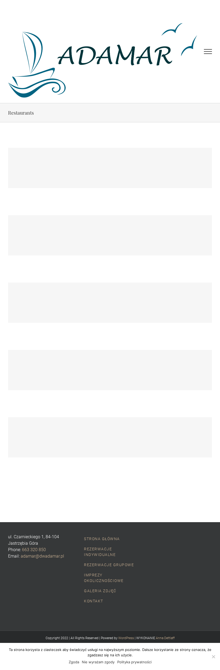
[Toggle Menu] (208, 51)
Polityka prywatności (134, 662)
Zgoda (74, 662)
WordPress (126, 638)
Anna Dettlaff (165, 638)
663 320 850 (34, 549)
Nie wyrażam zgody (98, 662)
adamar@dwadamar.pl (42, 556)
